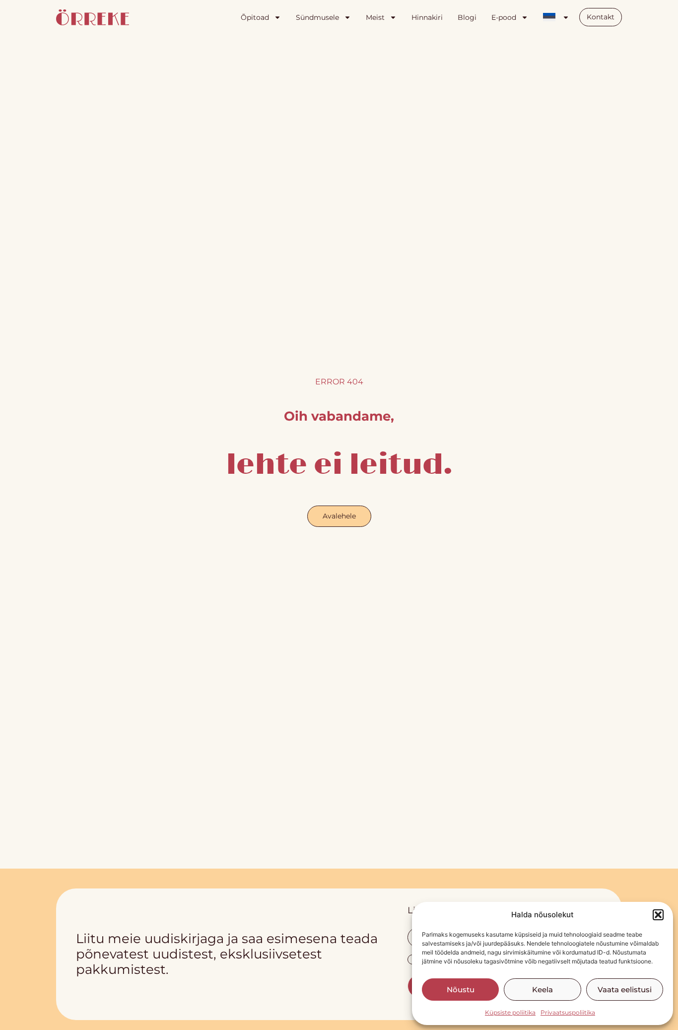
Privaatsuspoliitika (568, 1012)
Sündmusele (317, 17)
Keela (542, 989)
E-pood (503, 17)
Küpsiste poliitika (510, 1012)
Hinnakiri (427, 17)
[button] (658, 915)
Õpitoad (255, 17)
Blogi (467, 17)
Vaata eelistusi (625, 989)
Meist (375, 17)
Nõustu (461, 989)
